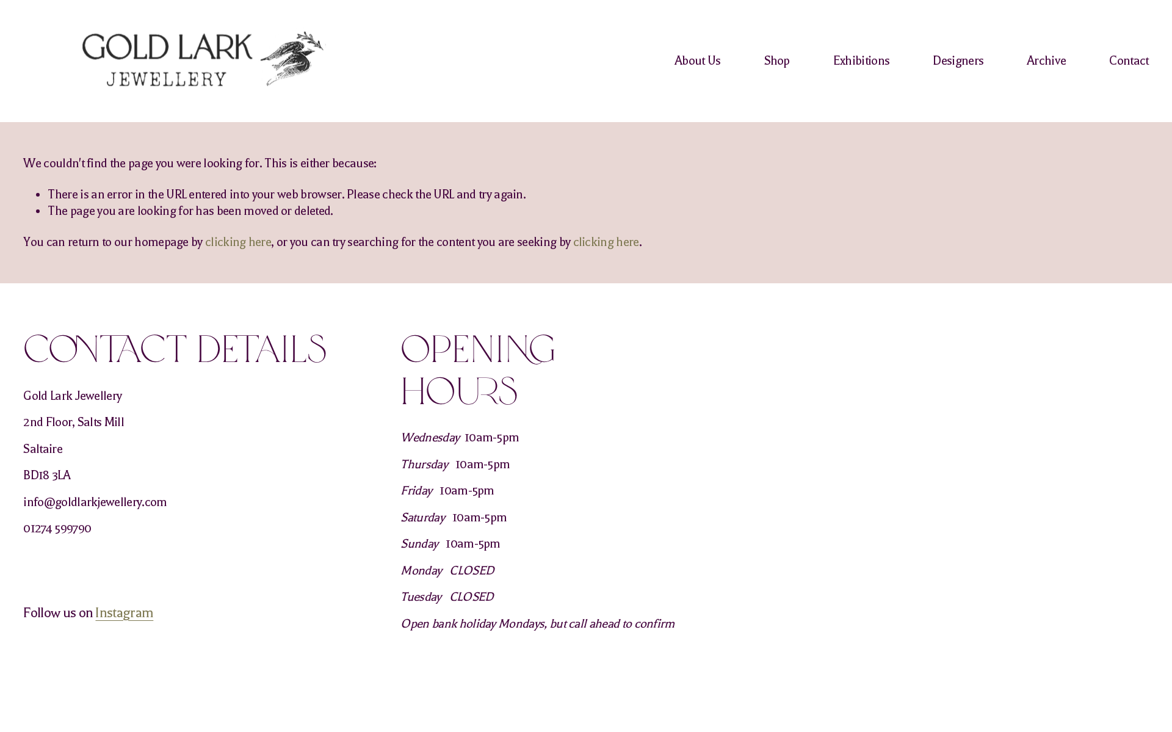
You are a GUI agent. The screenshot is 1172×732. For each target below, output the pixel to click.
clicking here (238, 242)
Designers (958, 61)
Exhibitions (861, 61)
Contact (1128, 61)
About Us (698, 61)
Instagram (124, 613)
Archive (1046, 61)
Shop (777, 61)
